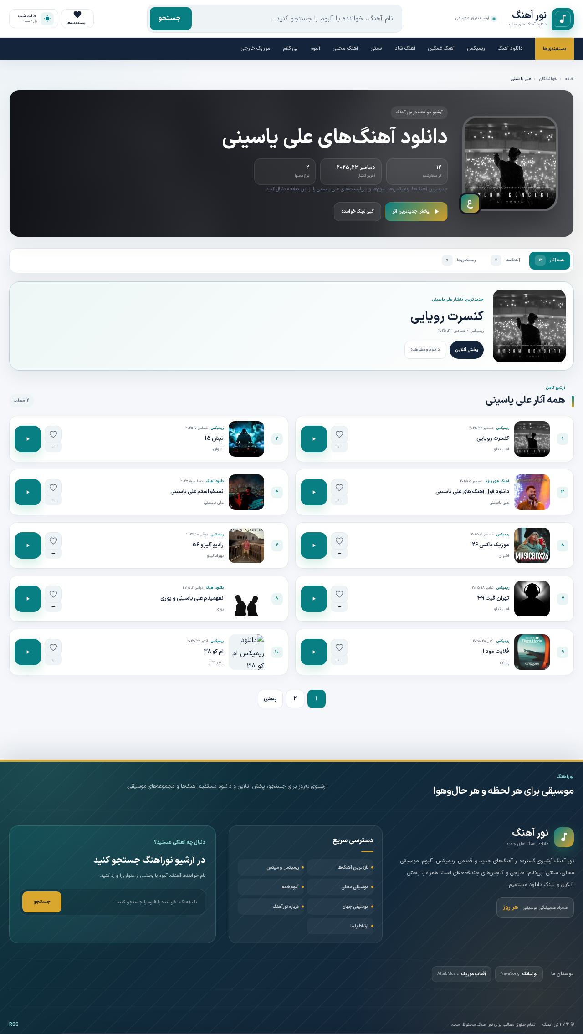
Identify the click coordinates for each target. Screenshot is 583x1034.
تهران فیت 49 (493, 598)
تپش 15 (214, 438)
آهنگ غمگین (441, 48)
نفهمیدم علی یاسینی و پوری (192, 598)
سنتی (376, 48)
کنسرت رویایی (447, 316)
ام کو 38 (214, 651)
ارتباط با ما (359, 926)
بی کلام (290, 48)
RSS (14, 1024)
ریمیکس (476, 48)
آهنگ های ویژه (497, 481)
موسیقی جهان (355, 906)
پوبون (504, 662)
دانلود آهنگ (510, 48)
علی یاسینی (499, 502)
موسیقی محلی (354, 887)
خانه (569, 79)
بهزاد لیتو (215, 556)
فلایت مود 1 (495, 651)
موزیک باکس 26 (490, 545)
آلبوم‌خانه (290, 887)
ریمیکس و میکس (282, 867)
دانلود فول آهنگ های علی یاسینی (472, 492)
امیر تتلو (501, 449)
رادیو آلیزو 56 (208, 545)
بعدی (270, 699)
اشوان (218, 449)
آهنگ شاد (405, 48)
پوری (220, 609)
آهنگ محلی (345, 48)
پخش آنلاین (466, 349)
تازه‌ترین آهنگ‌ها (353, 867)
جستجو (170, 18)
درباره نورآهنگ (286, 906)
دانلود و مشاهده (425, 349)
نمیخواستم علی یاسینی (197, 492)
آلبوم (315, 48)
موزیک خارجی (256, 48)
